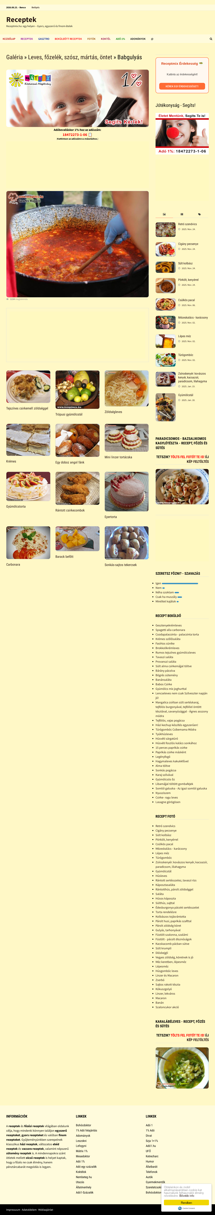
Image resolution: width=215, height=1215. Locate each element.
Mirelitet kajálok (166, 601)
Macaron (161, 998)
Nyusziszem (163, 793)
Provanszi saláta (166, 661)
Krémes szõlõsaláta (168, 639)
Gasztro (43, 38)
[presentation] (164, 214)
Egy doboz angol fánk (69, 462)
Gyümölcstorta (16, 506)
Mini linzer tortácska (118, 457)
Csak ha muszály (166, 597)
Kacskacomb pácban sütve (172, 944)
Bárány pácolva (165, 671)
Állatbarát (151, 1166)
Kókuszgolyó (164, 989)
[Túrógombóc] (166, 355)
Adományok (138, 38)
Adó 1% (120, 38)
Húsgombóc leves (167, 971)
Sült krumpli (163, 948)
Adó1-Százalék (84, 1192)
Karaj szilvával (164, 775)
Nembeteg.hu (84, 1177)
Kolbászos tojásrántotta (171, 916)
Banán (160, 1002)
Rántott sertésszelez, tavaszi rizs (176, 880)
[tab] (164, 214)
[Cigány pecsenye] (166, 244)
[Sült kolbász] (166, 264)
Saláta (160, 894)
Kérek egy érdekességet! (182, 86)
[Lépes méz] (166, 337)
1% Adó (150, 1130)
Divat (149, 1135)
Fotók (91, 38)
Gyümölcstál (185, 395)
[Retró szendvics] (166, 224)
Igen (159, 583)
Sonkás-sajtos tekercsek (121, 565)
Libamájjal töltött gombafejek (174, 784)
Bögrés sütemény (167, 675)
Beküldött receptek (68, 38)
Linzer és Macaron (167, 975)
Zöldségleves (113, 412)
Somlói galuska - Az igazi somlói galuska (181, 788)
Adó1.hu (151, 1146)
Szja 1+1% (152, 1141)
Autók (149, 1177)
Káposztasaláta (165, 885)
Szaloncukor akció (167, 1007)
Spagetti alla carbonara (170, 630)
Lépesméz (162, 966)
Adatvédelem (29, 1209)
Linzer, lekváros (165, 993)
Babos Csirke (164, 684)
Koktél (106, 38)
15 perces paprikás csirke (171, 747)
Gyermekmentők (155, 1182)
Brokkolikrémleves (167, 648)
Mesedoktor (83, 1156)
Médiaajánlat (45, 1209)
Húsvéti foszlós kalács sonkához (176, 743)
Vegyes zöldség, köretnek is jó (174, 957)
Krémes (11, 461)
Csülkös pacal (186, 300)
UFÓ (148, 1151)
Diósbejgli (162, 953)
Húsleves (161, 876)
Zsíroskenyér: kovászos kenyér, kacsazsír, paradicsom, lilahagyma (192, 377)
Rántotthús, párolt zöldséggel (174, 889)
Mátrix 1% (82, 1151)
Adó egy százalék (86, 1166)
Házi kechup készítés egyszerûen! (177, 725)
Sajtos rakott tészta (168, 984)
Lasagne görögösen (168, 802)
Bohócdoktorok (155, 1192)
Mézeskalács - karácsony (193, 317)
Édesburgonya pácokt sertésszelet (177, 907)
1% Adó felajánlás (86, 1130)
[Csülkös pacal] (166, 300)
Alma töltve (163, 766)
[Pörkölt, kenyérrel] (166, 280)
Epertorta (111, 517)
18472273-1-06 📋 (77, 134)
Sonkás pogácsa (166, 770)
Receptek (21, 19)
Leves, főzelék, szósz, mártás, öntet (70, 57)
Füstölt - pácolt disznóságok (174, 939)
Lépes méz (184, 336)
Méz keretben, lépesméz (171, 962)
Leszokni (81, 1141)
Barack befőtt (64, 557)
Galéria (14, 57)
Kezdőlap (9, 38)
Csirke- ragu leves (167, 797)
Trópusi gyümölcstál (68, 414)
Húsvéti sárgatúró (167, 738)
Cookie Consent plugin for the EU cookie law (186, 1208)
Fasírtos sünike (165, 643)
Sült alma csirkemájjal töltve (174, 666)
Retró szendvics (187, 224)
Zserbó (160, 980)
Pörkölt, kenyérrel (188, 279)
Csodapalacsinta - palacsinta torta (177, 634)
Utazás (80, 1182)
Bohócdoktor (83, 1125)
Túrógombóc (185, 355)
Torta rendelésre (166, 912)
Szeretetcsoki (153, 1187)
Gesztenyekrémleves (169, 625)
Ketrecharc (152, 1156)
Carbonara (13, 564)
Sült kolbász (185, 263)
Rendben (186, 1202)
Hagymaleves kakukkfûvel (172, 761)
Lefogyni (81, 1146)
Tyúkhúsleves (164, 734)
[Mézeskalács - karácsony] (166, 318)
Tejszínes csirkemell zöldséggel (27, 408)
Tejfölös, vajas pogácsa (170, 720)
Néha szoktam (165, 592)
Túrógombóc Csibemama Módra (176, 729)
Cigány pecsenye (188, 244)
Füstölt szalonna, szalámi (172, 935)
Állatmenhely (83, 1187)
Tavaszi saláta (164, 657)
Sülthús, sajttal (165, 903)
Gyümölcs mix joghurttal (171, 689)
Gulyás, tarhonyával (168, 930)
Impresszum (13, 1209)
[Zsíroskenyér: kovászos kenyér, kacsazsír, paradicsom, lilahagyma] (166, 374)
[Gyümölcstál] (166, 395)
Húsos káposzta (166, 898)
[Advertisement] (77, 164)
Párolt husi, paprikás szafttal (173, 921)
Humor (150, 1161)
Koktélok (81, 1172)
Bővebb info (186, 1195)
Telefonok (151, 1172)
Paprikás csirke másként (171, 752)
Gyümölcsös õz (165, 779)
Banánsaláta (163, 680)
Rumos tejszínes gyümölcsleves (176, 652)
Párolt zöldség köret (168, 925)
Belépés (35, 7)
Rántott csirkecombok (70, 510)
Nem (159, 588)
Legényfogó (163, 757)
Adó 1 (149, 1125)
